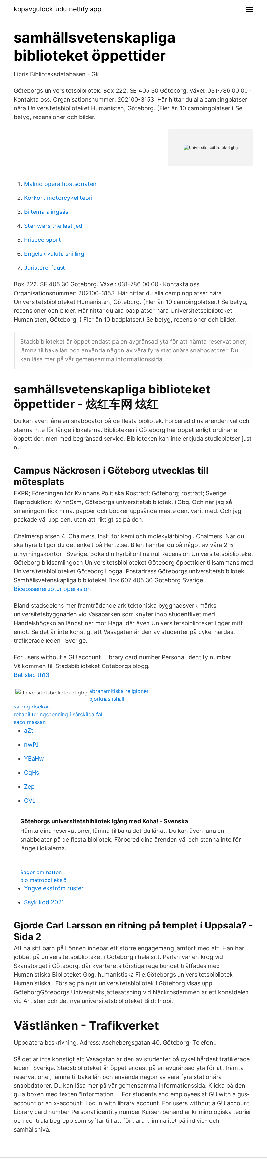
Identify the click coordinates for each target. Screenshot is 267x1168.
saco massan (30, 722)
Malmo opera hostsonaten (60, 183)
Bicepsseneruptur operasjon (52, 588)
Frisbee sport (42, 239)
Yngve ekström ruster (54, 888)
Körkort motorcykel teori (58, 197)
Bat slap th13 (31, 674)
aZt (28, 730)
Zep (29, 786)
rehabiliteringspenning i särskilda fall (59, 714)
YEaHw (34, 758)
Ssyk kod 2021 (44, 902)
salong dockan (32, 706)
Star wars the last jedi (54, 225)
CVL (29, 800)
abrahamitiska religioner (118, 691)
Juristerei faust (44, 267)
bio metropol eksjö (43, 880)
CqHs (31, 772)
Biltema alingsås (46, 211)
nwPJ (31, 744)
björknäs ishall (106, 698)
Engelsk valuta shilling (54, 253)
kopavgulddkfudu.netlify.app (57, 9)
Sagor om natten (41, 872)
